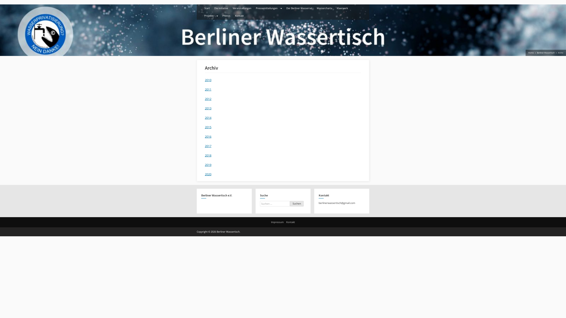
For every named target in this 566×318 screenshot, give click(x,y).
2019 (208, 165)
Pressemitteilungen (267, 8)
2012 (208, 99)
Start (207, 8)
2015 (208, 127)
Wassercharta (324, 8)
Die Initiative (221, 8)
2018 (208, 155)
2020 (208, 174)
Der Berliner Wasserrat (299, 8)
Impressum (277, 222)
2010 (208, 80)
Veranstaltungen (242, 8)
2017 (208, 146)
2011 (208, 89)
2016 (208, 137)
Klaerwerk (342, 8)
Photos (226, 15)
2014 (208, 118)
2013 (208, 108)
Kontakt (239, 15)
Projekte (209, 15)
